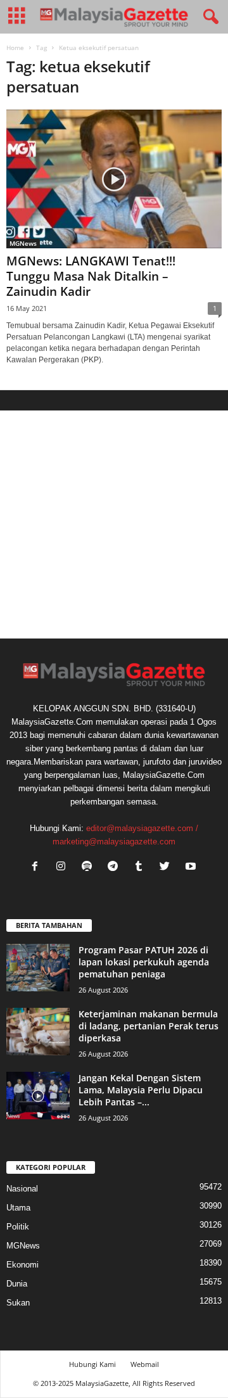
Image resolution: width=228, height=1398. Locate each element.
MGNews (23, 243)
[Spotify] (90, 867)
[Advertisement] (114, 524)
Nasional (22, 1188)
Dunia (16, 1283)
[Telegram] (116, 867)
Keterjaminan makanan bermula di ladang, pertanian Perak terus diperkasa (148, 1026)
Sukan (18, 1302)
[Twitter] (167, 867)
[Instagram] (64, 867)
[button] (208, 17)
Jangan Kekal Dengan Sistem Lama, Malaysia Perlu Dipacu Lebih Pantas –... (141, 1090)
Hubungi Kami (92, 1364)
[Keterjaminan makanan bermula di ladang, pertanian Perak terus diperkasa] (38, 1031)
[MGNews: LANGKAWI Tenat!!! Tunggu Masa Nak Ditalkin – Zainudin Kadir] (114, 179)
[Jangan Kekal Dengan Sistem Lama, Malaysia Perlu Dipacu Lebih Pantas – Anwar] (38, 1095)
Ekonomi (22, 1264)
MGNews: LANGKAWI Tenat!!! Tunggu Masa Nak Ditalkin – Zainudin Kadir (90, 276)
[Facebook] (38, 867)
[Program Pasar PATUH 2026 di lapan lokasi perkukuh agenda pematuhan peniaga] (38, 967)
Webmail (144, 1364)
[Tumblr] (142, 867)
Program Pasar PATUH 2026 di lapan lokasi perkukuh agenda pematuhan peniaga (144, 962)
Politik (17, 1226)
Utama (18, 1207)
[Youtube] (192, 867)
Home (15, 47)
